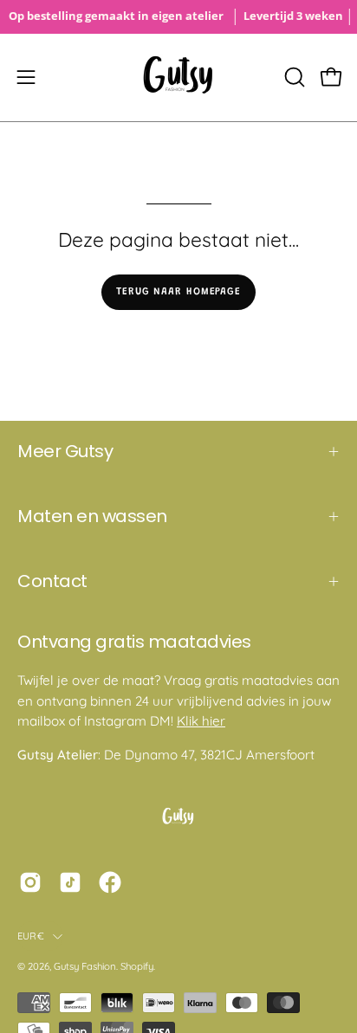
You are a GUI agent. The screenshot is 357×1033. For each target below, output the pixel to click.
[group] (178, 17)
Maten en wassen (92, 516)
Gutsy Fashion (85, 966)
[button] (293, 77)
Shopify (136, 966)
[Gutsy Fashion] (178, 77)
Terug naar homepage (178, 292)
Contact (52, 581)
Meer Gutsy (65, 451)
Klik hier (201, 721)
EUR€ (30, 936)
